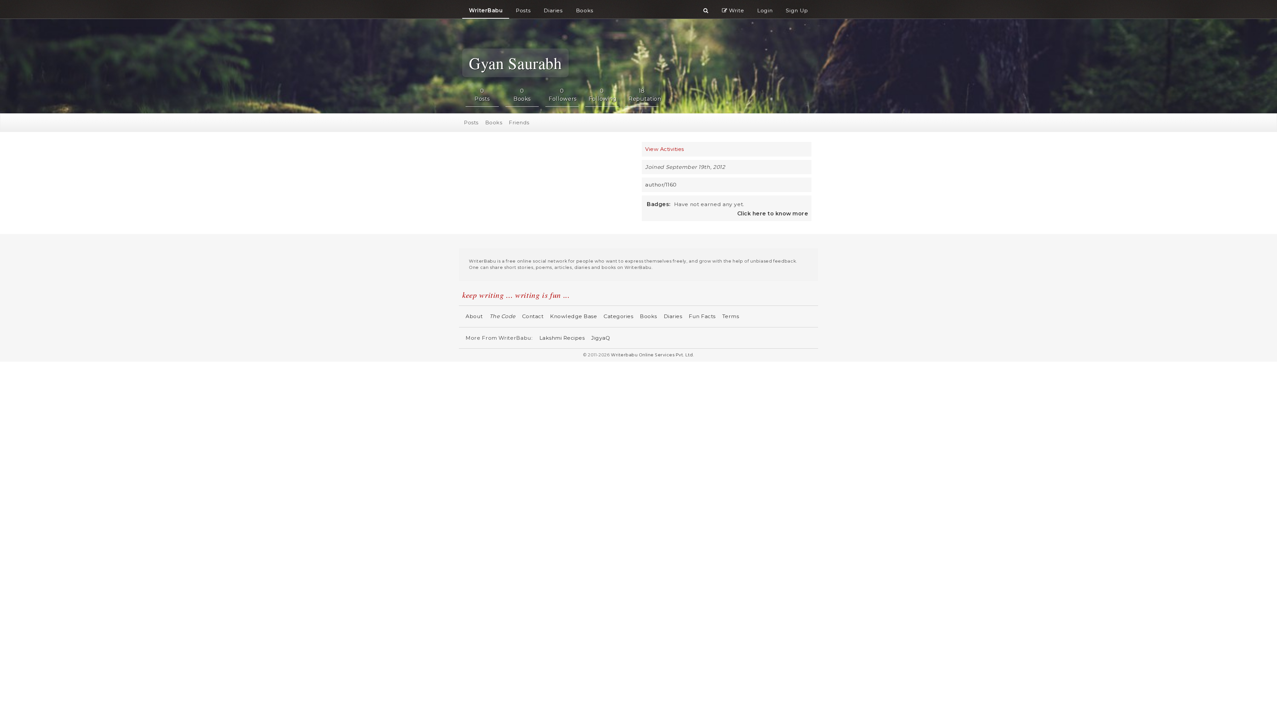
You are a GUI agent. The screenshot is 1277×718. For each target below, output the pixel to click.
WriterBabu (485, 10)
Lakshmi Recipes (562, 337)
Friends (519, 122)
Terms (730, 315)
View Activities (664, 148)
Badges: (659, 203)
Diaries (673, 315)
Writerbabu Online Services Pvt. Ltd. (652, 353)
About (474, 315)
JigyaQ (600, 337)
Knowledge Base (573, 315)
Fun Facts (702, 315)
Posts (471, 122)
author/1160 (661, 183)
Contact (533, 315)
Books (493, 122)
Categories (618, 315)
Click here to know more (772, 212)
